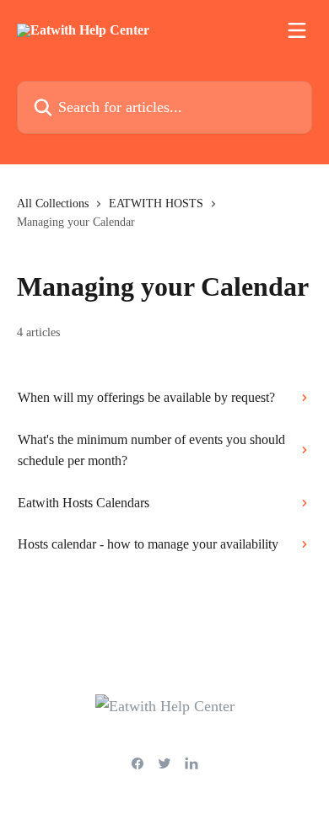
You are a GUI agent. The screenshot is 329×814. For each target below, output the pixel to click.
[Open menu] (297, 30)
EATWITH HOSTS (156, 203)
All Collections (53, 203)
